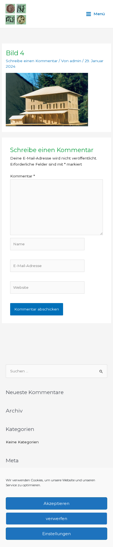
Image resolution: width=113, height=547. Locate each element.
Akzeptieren (56, 503)
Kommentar (22, 176)
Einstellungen (56, 533)
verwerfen (56, 518)
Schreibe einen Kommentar (32, 61)
